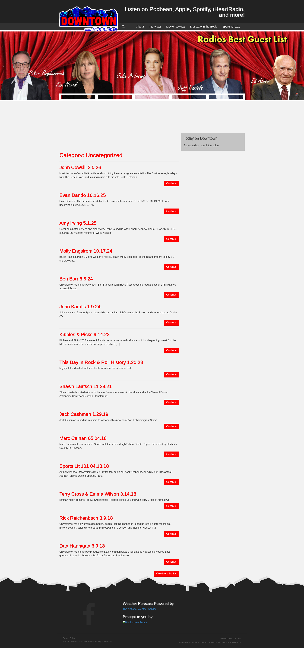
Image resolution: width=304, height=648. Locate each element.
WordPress (236, 639)
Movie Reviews (175, 26)
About (140, 26)
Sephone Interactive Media (229, 642)
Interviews (155, 26)
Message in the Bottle (204, 26)
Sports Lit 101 (231, 26)
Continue (171, 183)
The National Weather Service (140, 609)
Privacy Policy (69, 638)
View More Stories (166, 573)
